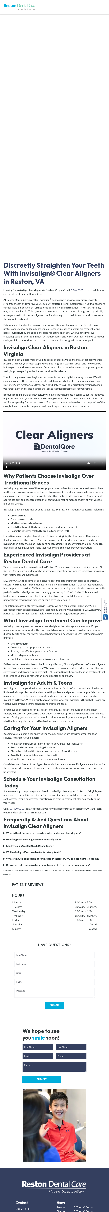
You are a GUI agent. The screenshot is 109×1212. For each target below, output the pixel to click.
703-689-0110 (78, 290)
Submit (54, 1005)
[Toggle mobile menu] (104, 7)
